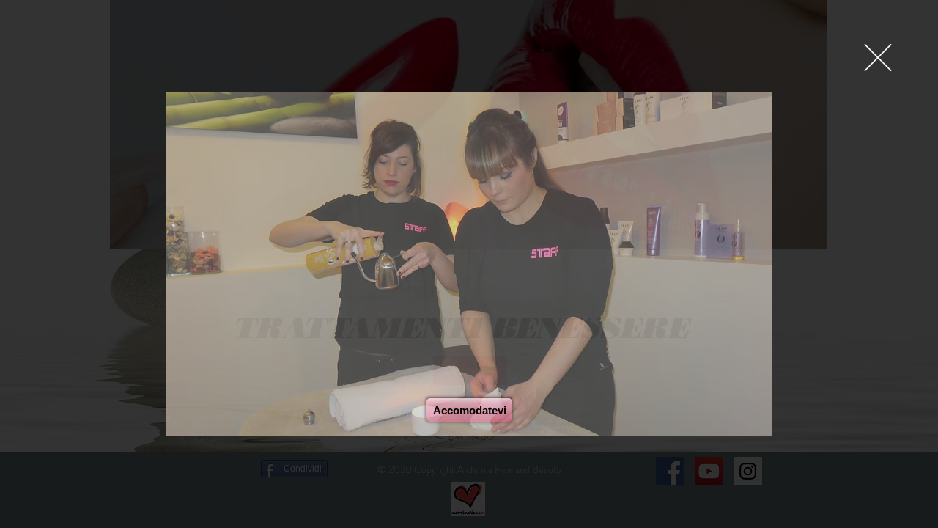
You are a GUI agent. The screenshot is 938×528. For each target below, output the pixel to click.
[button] (878, 57)
